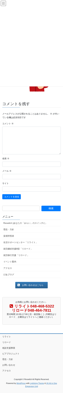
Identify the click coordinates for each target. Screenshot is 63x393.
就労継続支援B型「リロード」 (18, 249)
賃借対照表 (8, 236)
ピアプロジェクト (10, 353)
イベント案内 (9, 261)
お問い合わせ (8, 365)
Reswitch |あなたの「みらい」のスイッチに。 (25, 223)
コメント (8, 123)
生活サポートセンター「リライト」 (20, 242)
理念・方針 (8, 229)
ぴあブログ (8, 274)
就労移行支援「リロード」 (16, 255)
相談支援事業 (8, 348)
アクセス (7, 268)
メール (6, 171)
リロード (6, 342)
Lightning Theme (37, 383)
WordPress (21, 383)
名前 (5, 158)
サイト (5, 183)
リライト (6, 336)
